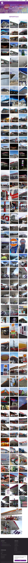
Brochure (16, 548)
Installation (16, 544)
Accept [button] (20, 560)
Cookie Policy (3, 557)
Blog (1, 553)
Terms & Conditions (3, 554)
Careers (2, 551)
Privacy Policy (3, 556)
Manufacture (16, 542)
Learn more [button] (16, 558)
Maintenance (16, 545)
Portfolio (16, 547)
